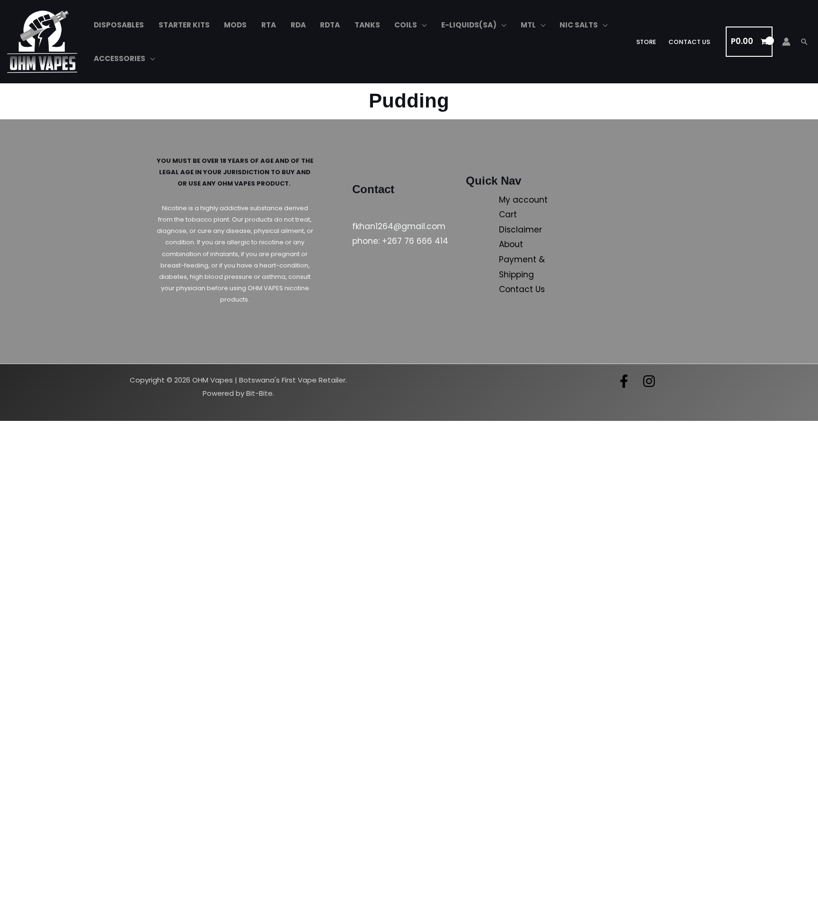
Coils (405, 25)
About (511, 244)
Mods (235, 25)
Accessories (119, 58)
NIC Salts (579, 25)
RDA (298, 25)
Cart (508, 214)
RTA (268, 25)
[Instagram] (649, 381)
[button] (804, 41)
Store (646, 41)
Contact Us (689, 41)
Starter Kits (184, 25)
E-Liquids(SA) (469, 25)
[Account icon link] (786, 41)
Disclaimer (520, 229)
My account (523, 199)
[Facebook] (624, 381)
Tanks (367, 25)
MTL (528, 25)
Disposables (119, 25)
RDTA (330, 25)
